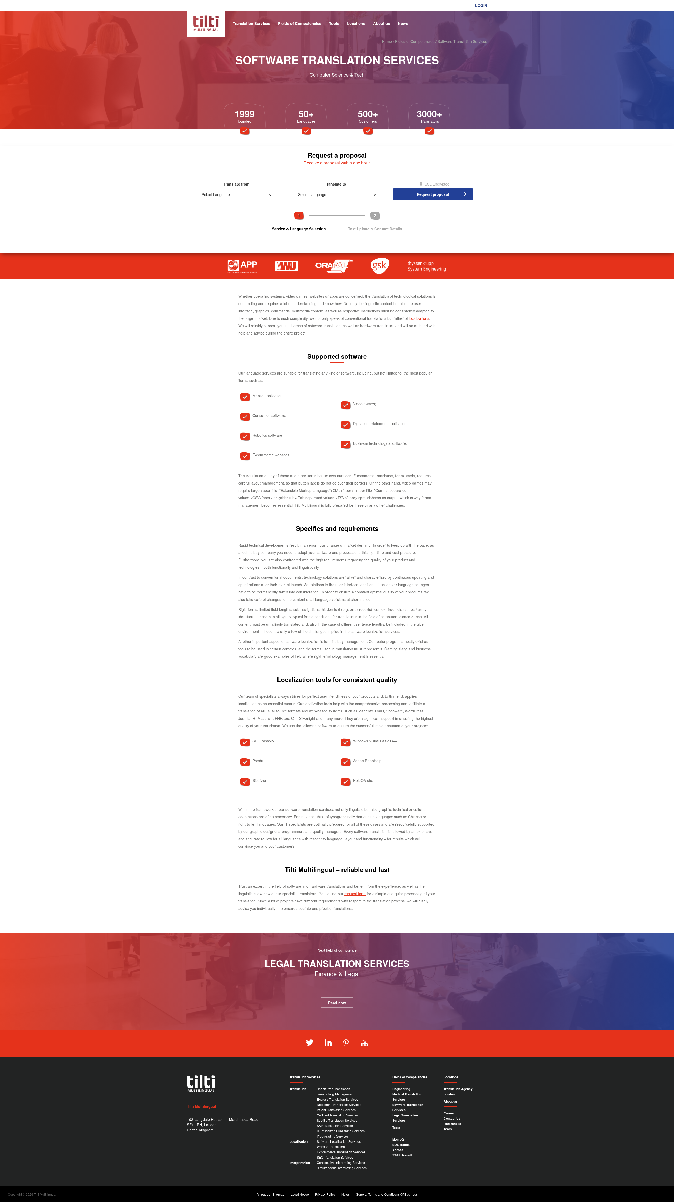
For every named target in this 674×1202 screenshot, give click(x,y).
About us (381, 23)
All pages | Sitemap (270, 1194)
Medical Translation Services (406, 1097)
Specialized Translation (333, 1088)
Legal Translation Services (405, 1118)
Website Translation (331, 1146)
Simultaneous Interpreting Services (342, 1167)
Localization (299, 1141)
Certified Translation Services (338, 1115)
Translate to (335, 184)
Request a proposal (468, 13)
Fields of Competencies (299, 23)
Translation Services (251, 23)
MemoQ (398, 1139)
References (452, 1123)
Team (448, 1128)
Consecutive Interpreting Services (341, 1162)
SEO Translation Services (335, 1157)
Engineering (401, 1088)
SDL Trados (401, 1144)
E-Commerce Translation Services (341, 1152)
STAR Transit (402, 1155)
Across (397, 1150)
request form (355, 893)
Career (449, 1113)
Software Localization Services (339, 1141)
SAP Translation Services (335, 1125)
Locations (356, 23)
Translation (298, 1088)
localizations (419, 318)
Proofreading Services (333, 1136)
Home (387, 41)
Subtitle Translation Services (337, 1120)
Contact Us (452, 1118)
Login (481, 5)
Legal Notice (300, 1194)
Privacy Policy (325, 1194)
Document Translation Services (339, 1104)
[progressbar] (337, 221)
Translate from (236, 184)
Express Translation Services (337, 1099)
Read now (337, 1002)
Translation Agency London (458, 1091)
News (403, 23)
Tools (334, 23)
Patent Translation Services (336, 1110)
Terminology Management (335, 1094)
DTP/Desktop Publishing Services (341, 1131)
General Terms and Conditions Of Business (387, 1194)
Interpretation (300, 1162)
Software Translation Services (407, 1107)
